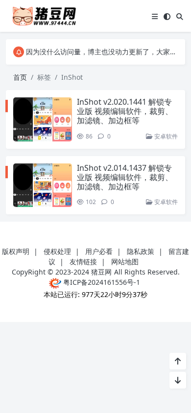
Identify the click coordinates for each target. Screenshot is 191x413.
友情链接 (83, 261)
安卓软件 (165, 136)
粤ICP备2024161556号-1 (100, 282)
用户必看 (99, 251)
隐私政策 (140, 251)
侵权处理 (57, 251)
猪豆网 (101, 271)
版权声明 (15, 251)
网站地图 (125, 261)
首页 (20, 77)
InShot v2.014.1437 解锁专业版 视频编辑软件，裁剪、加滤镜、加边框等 (125, 177)
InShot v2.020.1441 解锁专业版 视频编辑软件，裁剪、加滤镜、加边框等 (125, 111)
